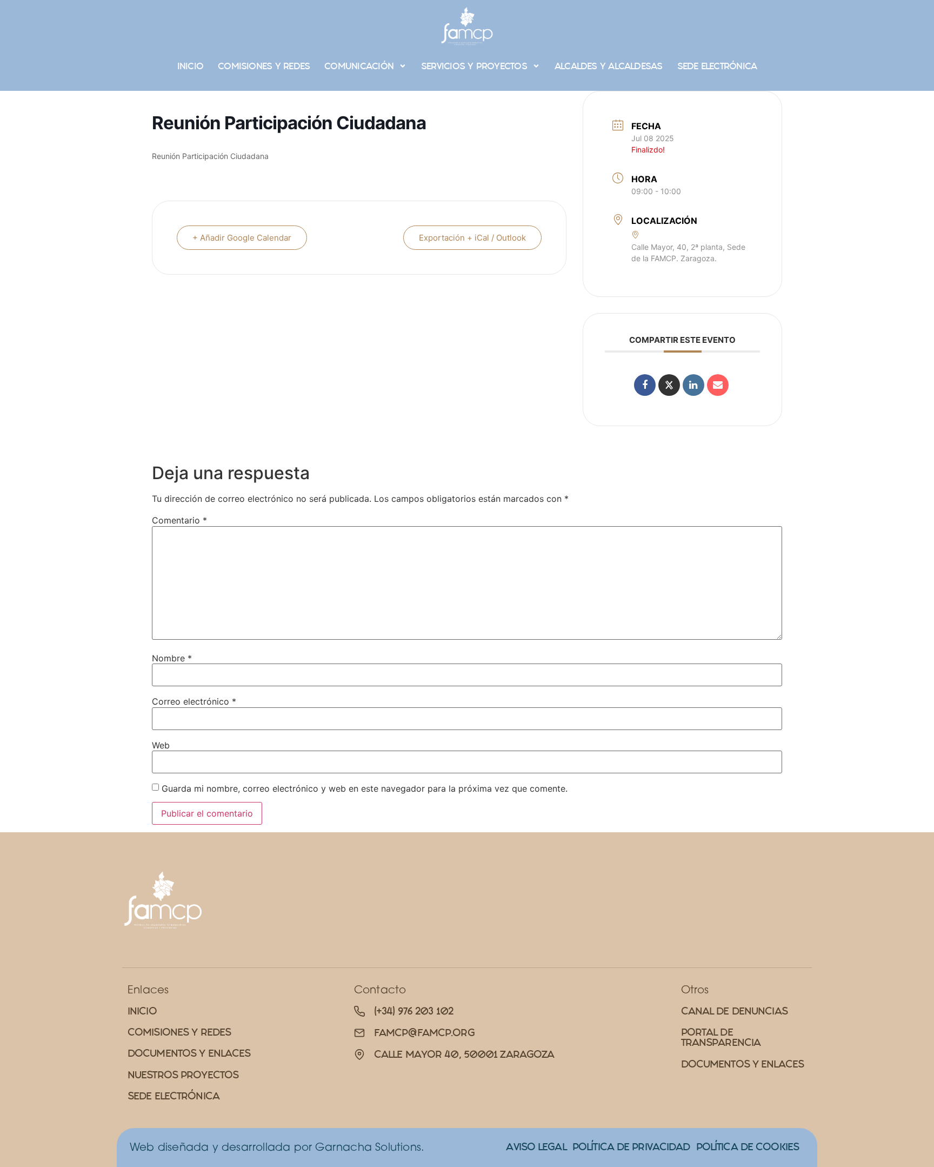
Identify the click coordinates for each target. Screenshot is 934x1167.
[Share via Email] (718, 385)
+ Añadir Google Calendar (241, 238)
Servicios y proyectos (474, 66)
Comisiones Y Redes (264, 66)
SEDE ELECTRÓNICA (717, 66)
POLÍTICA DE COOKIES (747, 1146)
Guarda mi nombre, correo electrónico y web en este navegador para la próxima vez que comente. (365, 788)
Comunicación (358, 66)
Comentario (179, 520)
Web (161, 745)
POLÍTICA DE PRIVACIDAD (631, 1146)
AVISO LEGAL (536, 1146)
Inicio (190, 66)
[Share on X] (669, 385)
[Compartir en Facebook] (645, 385)
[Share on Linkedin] (693, 385)
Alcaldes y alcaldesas (609, 66)
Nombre (172, 658)
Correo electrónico (194, 701)
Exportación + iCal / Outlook (472, 238)
